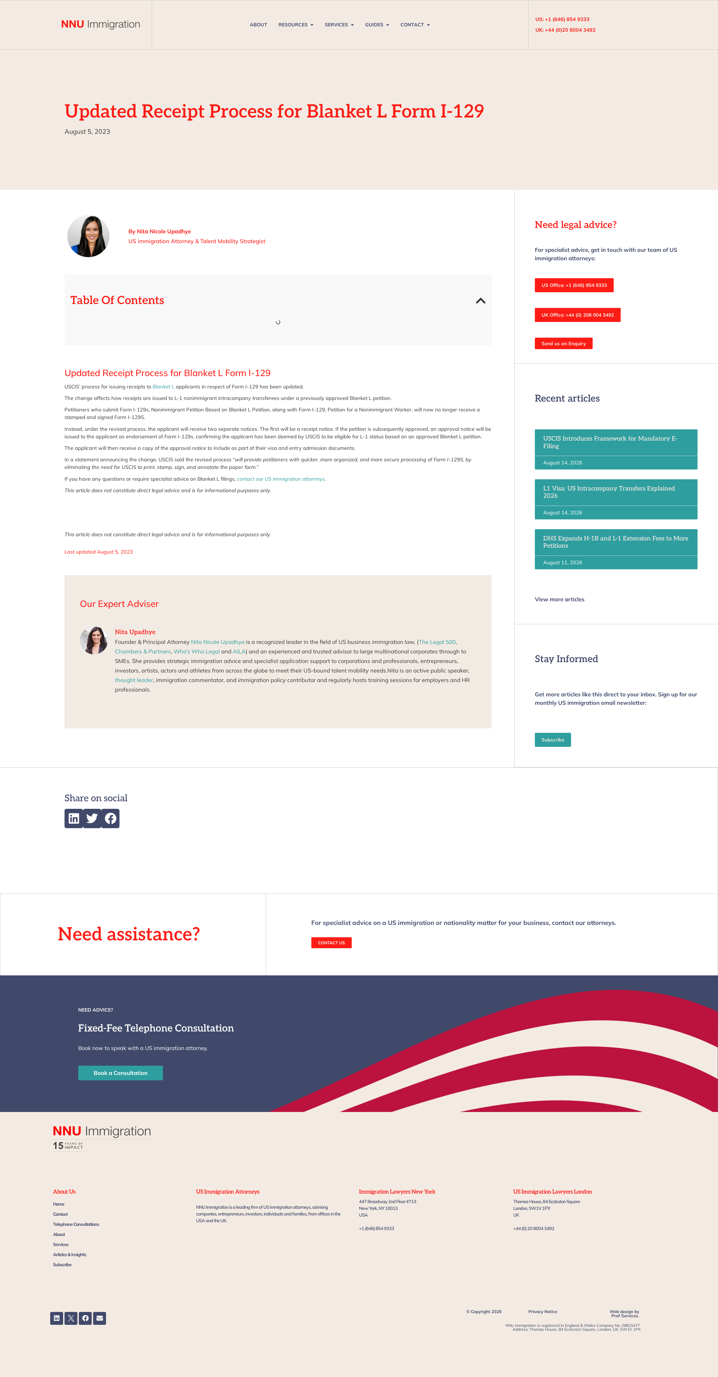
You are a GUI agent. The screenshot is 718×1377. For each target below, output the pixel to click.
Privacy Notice (542, 1311)
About (59, 1234)
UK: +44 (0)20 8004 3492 (565, 30)
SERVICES (336, 24)
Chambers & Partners (143, 651)
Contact (60, 1214)
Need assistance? (129, 935)
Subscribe (62, 1264)
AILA (239, 651)
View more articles (559, 599)
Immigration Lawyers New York (397, 1192)
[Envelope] (99, 1318)
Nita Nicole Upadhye (218, 641)
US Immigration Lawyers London (552, 1192)
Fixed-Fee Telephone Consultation (156, 1028)
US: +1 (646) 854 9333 (562, 19)
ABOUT (258, 24)
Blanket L (163, 386)
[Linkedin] (56, 1318)
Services (60, 1244)
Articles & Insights (69, 1254)
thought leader (134, 679)
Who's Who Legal (197, 651)
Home (58, 1204)
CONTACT (412, 24)
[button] (481, 300)
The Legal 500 (437, 641)
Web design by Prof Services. (624, 1313)
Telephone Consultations (76, 1224)
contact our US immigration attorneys (280, 479)
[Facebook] (85, 1318)
